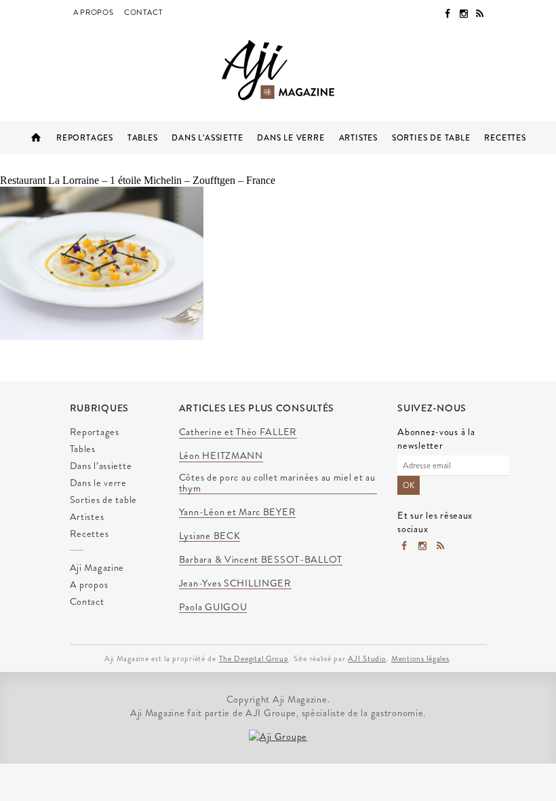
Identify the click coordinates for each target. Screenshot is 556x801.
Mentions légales (420, 658)
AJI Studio (367, 658)
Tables (142, 138)
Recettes (504, 138)
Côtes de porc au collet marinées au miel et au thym (277, 482)
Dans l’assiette (207, 138)
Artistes (358, 138)
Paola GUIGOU (213, 607)
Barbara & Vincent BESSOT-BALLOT (260, 560)
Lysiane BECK (210, 536)
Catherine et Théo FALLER (238, 432)
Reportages (84, 138)
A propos (93, 12)
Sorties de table (431, 138)
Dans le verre (290, 138)
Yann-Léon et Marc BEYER (237, 512)
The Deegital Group (254, 658)
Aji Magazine (36, 138)
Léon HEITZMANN (221, 456)
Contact (143, 12)
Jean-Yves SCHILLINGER (235, 583)
